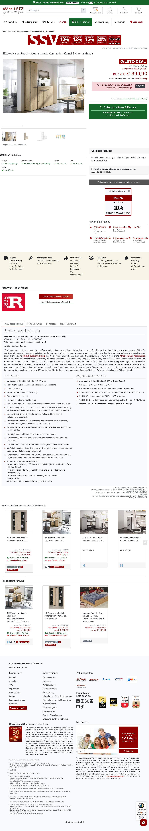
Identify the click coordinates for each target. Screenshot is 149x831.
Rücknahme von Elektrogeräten (57, 700)
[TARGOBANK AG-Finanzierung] (120, 679)
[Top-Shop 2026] (125, 702)
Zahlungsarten (49, 677)
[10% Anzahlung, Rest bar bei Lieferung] (95, 679)
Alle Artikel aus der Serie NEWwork (55, 302)
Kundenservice (49, 685)
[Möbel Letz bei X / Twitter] (87, 701)
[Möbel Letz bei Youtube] (78, 706)
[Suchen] (83, 10)
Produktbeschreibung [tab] (13, 324)
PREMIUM (49, 22)
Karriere (12, 696)
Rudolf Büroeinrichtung (34, 356)
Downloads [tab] (51, 324)
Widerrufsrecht (49, 704)
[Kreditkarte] (133, 679)
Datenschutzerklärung (114, 776)
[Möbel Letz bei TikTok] (82, 706)
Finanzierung (48, 692)
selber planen (31, 22)
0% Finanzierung (102, 22)
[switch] (141, 817)
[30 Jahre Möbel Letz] (15, 734)
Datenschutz (14, 692)
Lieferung (47, 681)
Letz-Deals (138, 22)
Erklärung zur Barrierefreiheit (55, 719)
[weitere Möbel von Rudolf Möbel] (13, 302)
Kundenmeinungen (17, 700)
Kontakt (12, 677)
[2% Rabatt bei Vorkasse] (82, 679)
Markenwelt (120, 22)
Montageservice (50, 688)
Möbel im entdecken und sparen (75, 2)
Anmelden (13, 681)
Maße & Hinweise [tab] (34, 324)
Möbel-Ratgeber (50, 707)
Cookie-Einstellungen (52, 715)
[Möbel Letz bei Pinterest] (91, 701)
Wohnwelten (11, 22)
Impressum (14, 688)
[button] (110, 10)
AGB (11, 685)
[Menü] (145, 802)
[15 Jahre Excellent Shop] (102, 702)
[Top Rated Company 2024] (114, 702)
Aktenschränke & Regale (39, 31)
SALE (64, 22)
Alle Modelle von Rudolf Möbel (55, 296)
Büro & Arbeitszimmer (20, 31)
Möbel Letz (6, 31)
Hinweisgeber (49, 711)
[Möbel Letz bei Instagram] (82, 701)
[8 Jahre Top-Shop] (136, 702)
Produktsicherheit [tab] (68, 324)
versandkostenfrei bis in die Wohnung (133, 99)
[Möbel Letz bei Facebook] (78, 701)
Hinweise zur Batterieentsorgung (57, 696)
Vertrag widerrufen (18, 708)
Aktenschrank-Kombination (132, 356)
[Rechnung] (82, 686)
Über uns (13, 704)
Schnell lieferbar (82, 22)
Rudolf (51, 31)
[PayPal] (108, 679)
